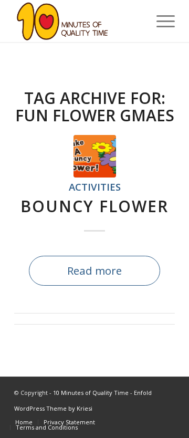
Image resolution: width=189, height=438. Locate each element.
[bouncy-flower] (95, 156)
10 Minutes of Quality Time (91, 393)
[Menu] (160, 21)
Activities (95, 186)
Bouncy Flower (94, 206)
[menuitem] (24, 422)
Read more (94, 270)
